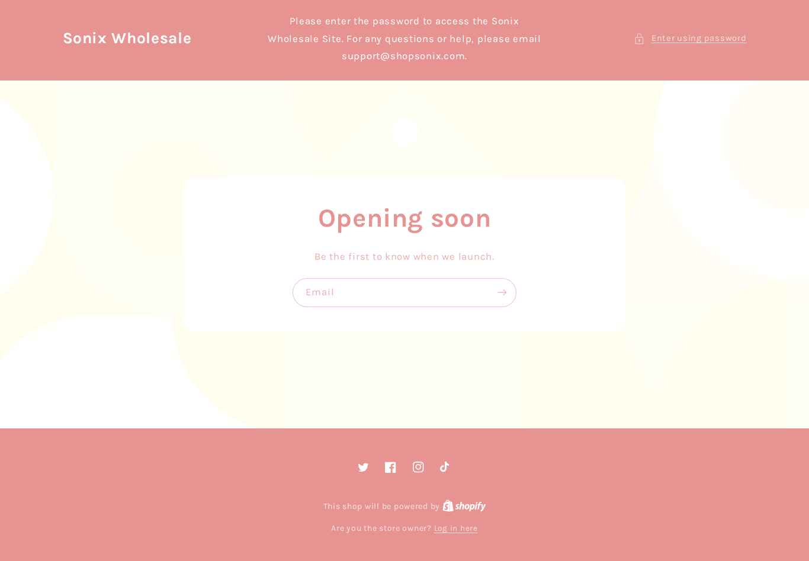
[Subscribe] (502, 292)
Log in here (456, 528)
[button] (690, 38)
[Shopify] (464, 506)
